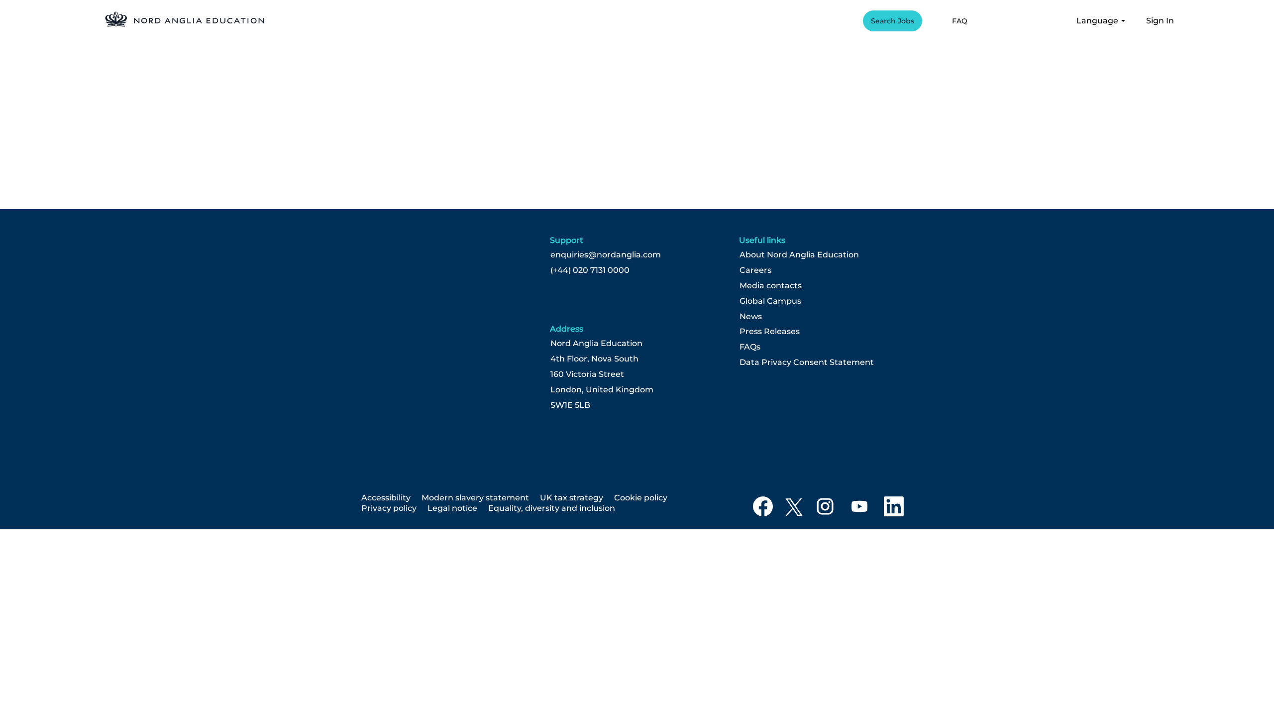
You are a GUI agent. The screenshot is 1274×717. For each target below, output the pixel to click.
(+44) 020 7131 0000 (590, 270)
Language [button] (1098, 20)
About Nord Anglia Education (799, 254)
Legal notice (452, 508)
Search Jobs (892, 20)
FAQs (750, 347)
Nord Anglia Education (596, 343)
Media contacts (771, 285)
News (751, 316)
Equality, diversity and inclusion (551, 508)
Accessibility (386, 497)
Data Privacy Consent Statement (807, 362)
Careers (755, 270)
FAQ (959, 20)
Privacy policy (389, 508)
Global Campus (770, 301)
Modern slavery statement (475, 497)
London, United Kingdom (601, 389)
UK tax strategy (571, 497)
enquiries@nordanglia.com (605, 254)
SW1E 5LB (570, 405)
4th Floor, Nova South (594, 359)
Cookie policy (640, 497)
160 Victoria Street (587, 374)
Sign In (1160, 20)
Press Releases (770, 331)
